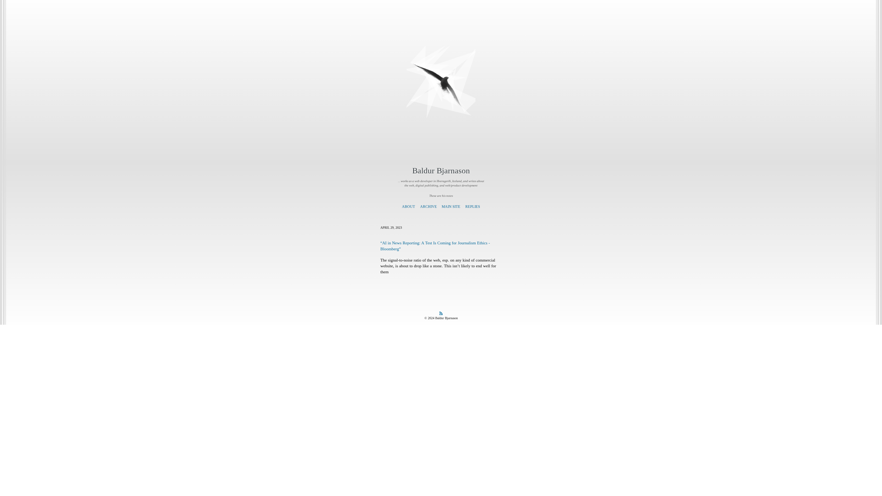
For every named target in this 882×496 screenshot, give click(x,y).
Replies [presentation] (472, 207)
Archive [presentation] (428, 207)
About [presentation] (408, 207)
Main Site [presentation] (451, 207)
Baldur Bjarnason (441, 170)
